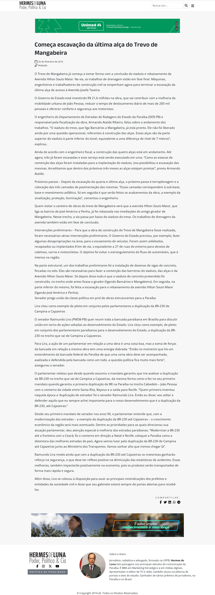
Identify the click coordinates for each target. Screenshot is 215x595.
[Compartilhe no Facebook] (160, 502)
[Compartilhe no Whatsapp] (174, 502)
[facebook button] (37, 566)
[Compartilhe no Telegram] (178, 502)
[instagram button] (43, 566)
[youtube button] (57, 566)
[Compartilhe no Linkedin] (169, 502)
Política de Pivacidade (47, 571)
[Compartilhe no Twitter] (165, 502)
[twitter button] (50, 566)
